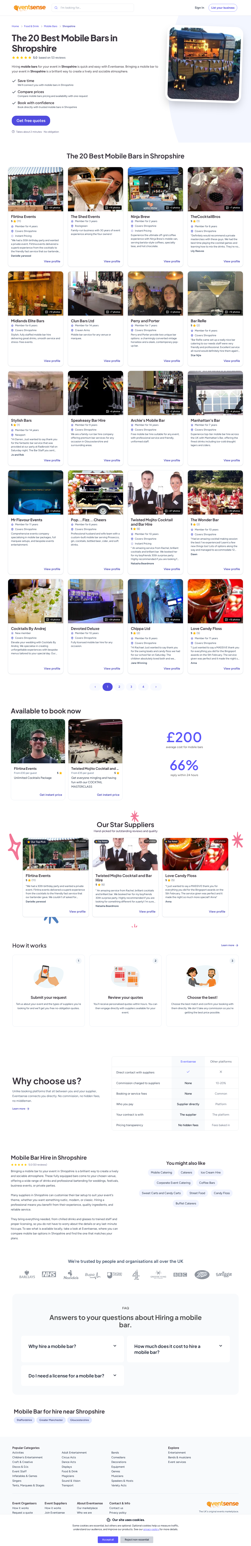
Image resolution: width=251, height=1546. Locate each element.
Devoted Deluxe (85, 628)
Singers (16, 1480)
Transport (67, 1485)
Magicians (68, 1476)
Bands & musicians (179, 1457)
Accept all (108, 1539)
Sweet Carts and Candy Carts (161, 1193)
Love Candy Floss (206, 628)
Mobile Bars (50, 26)
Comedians (118, 1457)
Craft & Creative (22, 1462)
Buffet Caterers (186, 1203)
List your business (222, 7)
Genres (115, 1471)
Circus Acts (69, 1457)
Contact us (116, 1508)
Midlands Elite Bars (27, 320)
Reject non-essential (137, 1539)
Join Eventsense (55, 1512)
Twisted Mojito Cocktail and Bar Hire (152, 521)
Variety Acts (118, 1485)
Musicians (117, 1476)
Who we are (84, 1512)
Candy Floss (222, 1193)
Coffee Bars (207, 1183)
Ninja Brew (140, 216)
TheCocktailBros (205, 216)
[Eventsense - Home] (30, 7)
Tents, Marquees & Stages (28, 1485)
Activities (18, 1452)
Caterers (186, 1172)
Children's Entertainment (27, 1457)
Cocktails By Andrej (28, 628)
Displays (67, 1466)
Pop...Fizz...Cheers (88, 519)
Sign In (199, 7)
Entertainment (177, 1452)
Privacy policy (117, 1512)
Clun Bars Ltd (82, 320)
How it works (20, 1508)
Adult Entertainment (74, 1452)
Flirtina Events (23, 216)
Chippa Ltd (140, 628)
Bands (115, 1452)
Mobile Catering (161, 1172)
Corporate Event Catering (173, 1183)
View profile (52, 261)
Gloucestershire (79, 1420)
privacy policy (151, 1529)
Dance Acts (69, 1462)
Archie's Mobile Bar (148, 420)
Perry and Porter (145, 320)
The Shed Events (85, 216)
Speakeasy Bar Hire (88, 420)
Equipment (118, 1466)
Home (15, 26)
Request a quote (22, 1512)
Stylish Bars (21, 420)
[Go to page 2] (156, 687)
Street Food (197, 1193)
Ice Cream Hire (211, 1172)
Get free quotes (31, 120)
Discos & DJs (20, 1466)
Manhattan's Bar (205, 420)
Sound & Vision (71, 1480)
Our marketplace (87, 1508)
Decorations (118, 1462)
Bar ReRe (198, 320)
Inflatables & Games (24, 1476)
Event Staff (19, 1471)
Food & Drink (31, 26)
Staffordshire (24, 1420)
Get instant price (51, 794)
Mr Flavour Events (26, 519)
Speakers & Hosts (122, 1480)
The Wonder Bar (205, 519)
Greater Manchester (51, 1420)
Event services (177, 1462)
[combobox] (77, 7)
